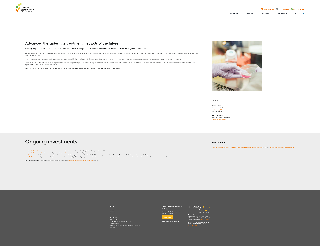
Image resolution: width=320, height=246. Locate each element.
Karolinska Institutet (34, 151)
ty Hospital (43, 153)
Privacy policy (205, 219)
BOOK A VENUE (298, 9)
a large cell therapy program (66, 153)
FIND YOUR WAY (270, 9)
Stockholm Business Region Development (80, 160)
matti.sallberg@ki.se (218, 110)
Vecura (30, 155)
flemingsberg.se (192, 225)
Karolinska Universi (34, 153)
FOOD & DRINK (284, 9)
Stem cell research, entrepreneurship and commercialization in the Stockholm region (237, 147)
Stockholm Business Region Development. (282, 147)
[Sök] (295, 13)
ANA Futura (31, 157)
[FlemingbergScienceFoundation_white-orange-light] (199, 206)
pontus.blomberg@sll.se (219, 119)
